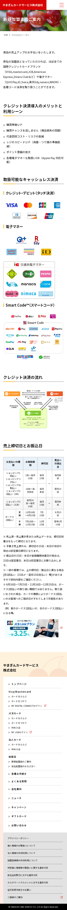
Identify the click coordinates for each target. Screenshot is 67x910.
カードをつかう (19, 701)
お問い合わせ (19, 825)
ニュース (16, 798)
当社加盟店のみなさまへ (23, 766)
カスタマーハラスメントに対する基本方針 (28, 882)
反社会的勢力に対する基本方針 (23, 875)
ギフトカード (19, 816)
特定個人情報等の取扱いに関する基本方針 (28, 867)
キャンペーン (19, 807)
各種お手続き (19, 773)
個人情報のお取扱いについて (21, 845)
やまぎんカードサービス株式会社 (23, 5)
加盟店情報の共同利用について (23, 860)
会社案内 (16, 789)
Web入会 (15, 727)
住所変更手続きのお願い (19, 889)
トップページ (19, 684)
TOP (6, 34)
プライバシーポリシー (18, 838)
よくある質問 (19, 781)
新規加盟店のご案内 (21, 761)
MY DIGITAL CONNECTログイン (26, 705)
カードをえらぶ (19, 696)
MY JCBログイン (19, 732)
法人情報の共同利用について (21, 852)
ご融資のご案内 (15, 897)
